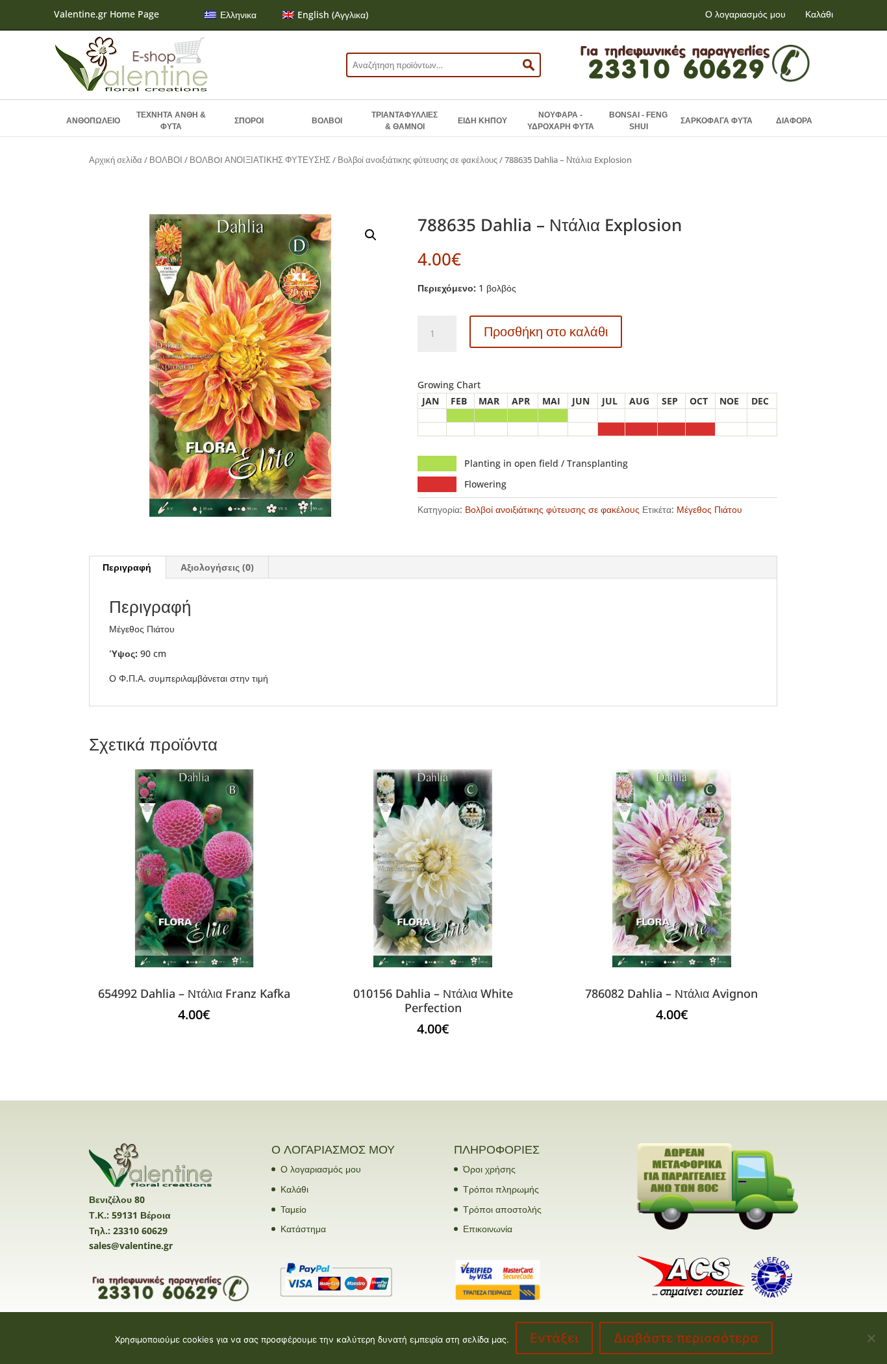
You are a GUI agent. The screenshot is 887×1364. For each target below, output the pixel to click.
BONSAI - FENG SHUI (638, 120)
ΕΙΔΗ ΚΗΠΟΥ (482, 120)
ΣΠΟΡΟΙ (249, 120)
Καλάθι (819, 14)
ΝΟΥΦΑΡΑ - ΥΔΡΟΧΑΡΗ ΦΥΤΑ (560, 120)
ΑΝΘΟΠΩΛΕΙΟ (93, 120)
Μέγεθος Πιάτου (709, 509)
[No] (870, 1338)
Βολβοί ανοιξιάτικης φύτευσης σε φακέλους (417, 160)
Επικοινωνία (487, 1228)
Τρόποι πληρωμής (501, 1189)
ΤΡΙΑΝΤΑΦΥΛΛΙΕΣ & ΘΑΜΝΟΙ (404, 120)
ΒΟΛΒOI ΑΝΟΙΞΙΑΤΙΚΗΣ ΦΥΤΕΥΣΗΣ (260, 160)
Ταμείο (293, 1209)
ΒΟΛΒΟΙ (327, 120)
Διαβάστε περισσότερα (686, 1338)
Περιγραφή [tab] (127, 567)
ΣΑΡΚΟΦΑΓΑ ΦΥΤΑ (717, 120)
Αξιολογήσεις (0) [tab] (217, 567)
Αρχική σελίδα (115, 160)
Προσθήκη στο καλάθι (546, 331)
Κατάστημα (303, 1228)
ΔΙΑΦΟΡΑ (794, 120)
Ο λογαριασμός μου (745, 14)
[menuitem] (230, 14)
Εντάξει (554, 1338)
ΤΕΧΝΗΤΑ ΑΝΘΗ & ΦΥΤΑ (171, 120)
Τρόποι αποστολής (502, 1209)
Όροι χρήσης (489, 1169)
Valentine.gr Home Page (106, 14)
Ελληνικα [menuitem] (238, 14)
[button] (370, 235)
